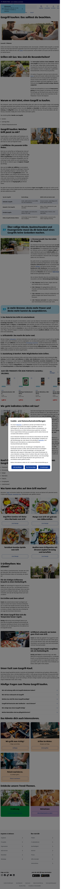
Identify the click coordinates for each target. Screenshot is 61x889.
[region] (30, 444)
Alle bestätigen (17, 467)
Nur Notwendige (31, 467)
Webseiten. (41, 440)
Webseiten (19, 425)
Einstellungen (44, 467)
